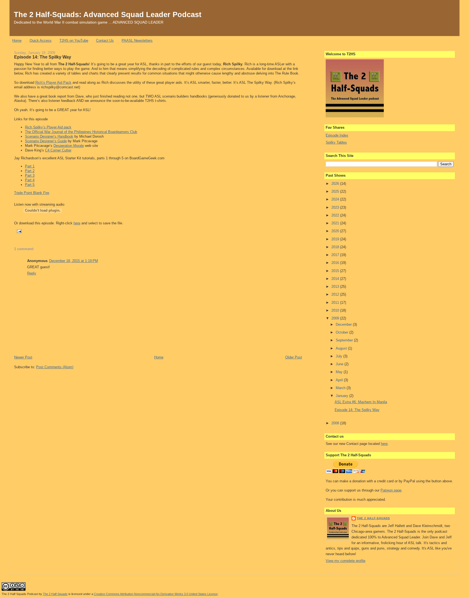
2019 (335, 239)
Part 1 (29, 166)
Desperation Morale (68, 146)
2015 (335, 271)
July (339, 356)
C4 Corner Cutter (58, 150)
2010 (335, 310)
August (342, 348)
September (345, 340)
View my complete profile (345, 561)
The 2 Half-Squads (373, 518)
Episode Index (337, 135)
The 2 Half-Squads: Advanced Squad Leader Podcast (107, 14)
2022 (335, 215)
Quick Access (41, 40)
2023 (335, 207)
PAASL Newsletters (137, 40)
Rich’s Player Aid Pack (53, 82)
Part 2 (29, 171)
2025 (335, 191)
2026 (335, 184)
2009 (335, 318)
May (340, 372)
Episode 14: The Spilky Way (42, 56)
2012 (335, 294)
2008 (335, 423)
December (344, 324)
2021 (335, 223)
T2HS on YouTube (73, 40)
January (342, 396)
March (341, 388)
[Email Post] (18, 230)
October (342, 332)
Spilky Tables (336, 142)
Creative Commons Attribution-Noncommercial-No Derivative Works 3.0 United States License (156, 594)
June (340, 364)
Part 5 (29, 185)
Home (16, 40)
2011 (335, 302)
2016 (335, 263)
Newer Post (23, 357)
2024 (335, 199)
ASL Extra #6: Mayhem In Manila (361, 402)
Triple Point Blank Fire (31, 193)
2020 (335, 231)
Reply (31, 273)
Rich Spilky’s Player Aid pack (48, 127)
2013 (335, 287)
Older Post (293, 357)
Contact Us (105, 40)
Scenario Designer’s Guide (46, 141)
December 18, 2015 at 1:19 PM (73, 261)
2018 (335, 247)
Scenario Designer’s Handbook (49, 136)
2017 (335, 255)
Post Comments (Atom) (54, 367)
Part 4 (29, 180)
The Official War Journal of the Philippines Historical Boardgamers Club (81, 132)
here (77, 223)
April (340, 380)
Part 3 (29, 175)
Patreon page (391, 490)
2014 (335, 279)
